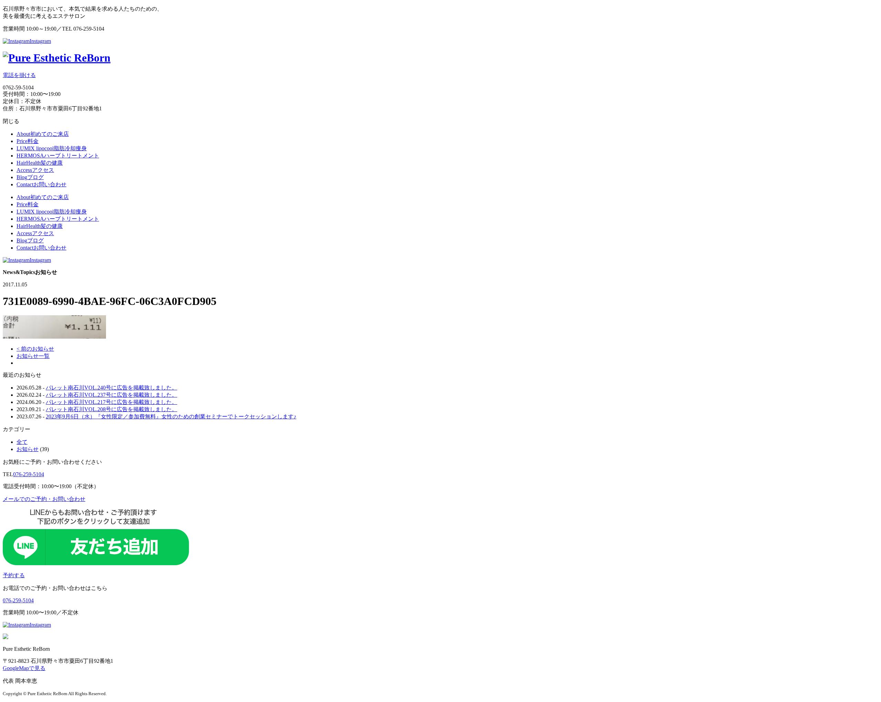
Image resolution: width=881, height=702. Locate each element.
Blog (30, 177)
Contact (41, 184)
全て (22, 442)
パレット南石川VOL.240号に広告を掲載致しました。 (111, 388)
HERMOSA (58, 155)
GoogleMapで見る (24, 668)
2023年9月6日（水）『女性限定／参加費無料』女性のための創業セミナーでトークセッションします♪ (171, 416)
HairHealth (40, 163)
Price (28, 141)
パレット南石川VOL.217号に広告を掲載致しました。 (111, 402)
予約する (14, 575)
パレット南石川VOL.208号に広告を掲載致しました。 (111, 409)
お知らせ (28, 449)
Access (35, 170)
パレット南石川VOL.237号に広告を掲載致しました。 (111, 395)
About (43, 134)
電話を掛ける (19, 75)
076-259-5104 (28, 474)
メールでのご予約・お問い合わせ (44, 499)
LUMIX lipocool (52, 148)
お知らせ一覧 (33, 356)
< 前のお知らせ (35, 349)
